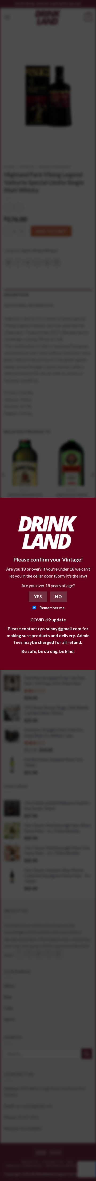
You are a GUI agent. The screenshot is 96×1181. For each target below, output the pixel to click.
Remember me (52, 608)
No (58, 596)
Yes (38, 596)
